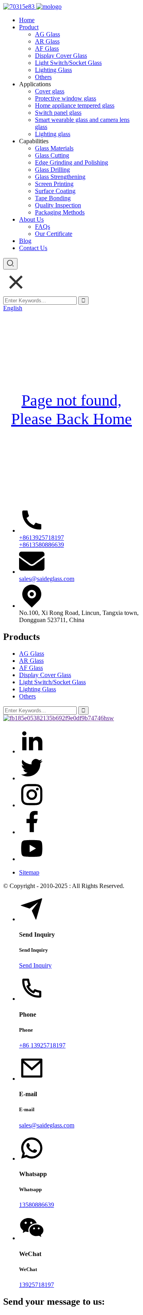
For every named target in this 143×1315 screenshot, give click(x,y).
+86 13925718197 (42, 1045)
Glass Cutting (52, 155)
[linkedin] (31, 751)
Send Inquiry (35, 965)
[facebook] (31, 832)
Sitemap (29, 872)
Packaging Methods (60, 212)
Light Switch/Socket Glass (68, 62)
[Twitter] (31, 778)
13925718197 (36, 1284)
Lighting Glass (53, 69)
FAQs (42, 226)
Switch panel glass (58, 112)
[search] (10, 263)
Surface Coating (55, 191)
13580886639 (36, 1204)
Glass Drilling (52, 169)
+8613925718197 (41, 537)
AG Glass (47, 34)
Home (27, 20)
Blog (25, 240)
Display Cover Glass (61, 55)
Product (29, 27)
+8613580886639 (41, 544)
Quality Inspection (58, 205)
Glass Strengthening (60, 176)
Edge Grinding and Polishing (71, 162)
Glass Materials (54, 148)
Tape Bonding (53, 198)
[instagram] (31, 805)
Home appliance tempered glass (74, 105)
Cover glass (49, 91)
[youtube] (31, 859)
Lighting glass (52, 134)
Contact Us (33, 248)
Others (43, 77)
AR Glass (47, 41)
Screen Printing (54, 183)
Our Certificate (53, 233)
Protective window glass (65, 98)
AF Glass (47, 48)
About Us (31, 219)
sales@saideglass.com (46, 578)
